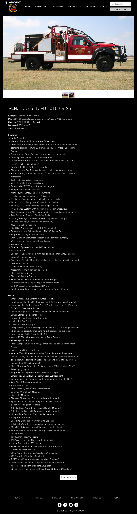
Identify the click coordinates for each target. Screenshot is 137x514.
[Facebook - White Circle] (60, 505)
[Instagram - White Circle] (65, 505)
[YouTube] (71, 505)
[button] (90, 7)
